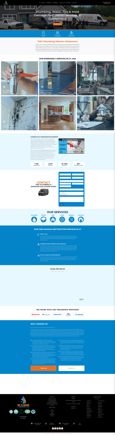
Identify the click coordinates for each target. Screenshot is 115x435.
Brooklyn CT (89, 408)
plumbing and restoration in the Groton (42, 141)
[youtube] (57, 428)
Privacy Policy (59, 433)
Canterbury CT (89, 409)
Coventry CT (89, 417)
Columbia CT (89, 415)
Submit (61, 204)
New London (51, 141)
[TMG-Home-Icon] (23, 395)
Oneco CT (99, 408)
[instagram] (55, 428)
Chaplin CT (88, 412)
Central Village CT (90, 411)
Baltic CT (88, 405)
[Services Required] (71, 192)
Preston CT (100, 415)
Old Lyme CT (100, 405)
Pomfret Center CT (101, 414)
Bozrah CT (88, 406)
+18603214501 (107, 3)
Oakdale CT (100, 403)
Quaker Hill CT (100, 417)
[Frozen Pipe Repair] (71, 194)
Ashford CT (88, 402)
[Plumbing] (71, 193)
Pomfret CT (100, 412)
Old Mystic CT (100, 406)
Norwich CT (100, 402)
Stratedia (70, 433)
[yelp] (62, 428)
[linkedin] (60, 428)
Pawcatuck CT (100, 409)
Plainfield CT (100, 411)
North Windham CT (101, 400)
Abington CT (89, 400)
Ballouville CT (89, 403)
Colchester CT (89, 414)
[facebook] (53, 428)
